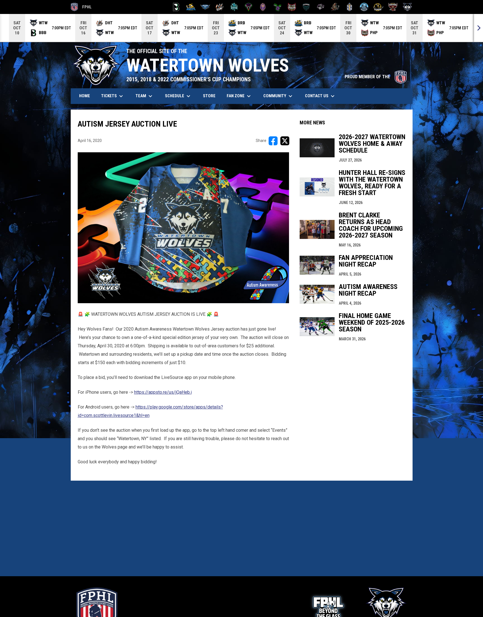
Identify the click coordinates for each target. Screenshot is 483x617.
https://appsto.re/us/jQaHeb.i (163, 392)
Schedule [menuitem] (178, 96)
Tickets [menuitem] (112, 96)
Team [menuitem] (145, 96)
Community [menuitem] (278, 96)
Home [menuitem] (84, 95)
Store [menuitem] (211, 95)
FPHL (81, 7)
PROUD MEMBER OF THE (376, 76)
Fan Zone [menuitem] (239, 96)
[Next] (478, 28)
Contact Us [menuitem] (320, 96)
